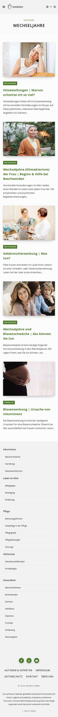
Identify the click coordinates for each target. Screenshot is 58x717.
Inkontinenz (9, 449)
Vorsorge (9, 547)
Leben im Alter (10, 478)
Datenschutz (14, 676)
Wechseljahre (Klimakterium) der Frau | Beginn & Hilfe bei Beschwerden (26, 174)
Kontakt (32, 676)
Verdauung (10, 630)
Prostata (9, 623)
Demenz (9, 601)
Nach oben (30, 711)
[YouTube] (36, 660)
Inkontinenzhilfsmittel (14, 561)
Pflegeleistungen (12, 539)
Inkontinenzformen (13, 471)
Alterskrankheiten (13, 587)
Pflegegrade (10, 532)
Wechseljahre (10, 83)
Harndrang (10, 463)
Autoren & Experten (18, 670)
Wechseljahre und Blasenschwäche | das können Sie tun (27, 333)
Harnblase (9, 402)
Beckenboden (11, 594)
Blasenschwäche (12, 456)
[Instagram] (29, 660)
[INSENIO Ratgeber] (15, 7)
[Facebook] (21, 660)
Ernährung (9, 499)
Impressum (43, 670)
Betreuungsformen (13, 518)
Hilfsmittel (9, 554)
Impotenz (9, 615)
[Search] (55, 6)
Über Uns (47, 676)
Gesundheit (9, 580)
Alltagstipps (10, 485)
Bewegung (10, 492)
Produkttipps (11, 568)
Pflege (6, 511)
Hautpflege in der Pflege (16, 525)
